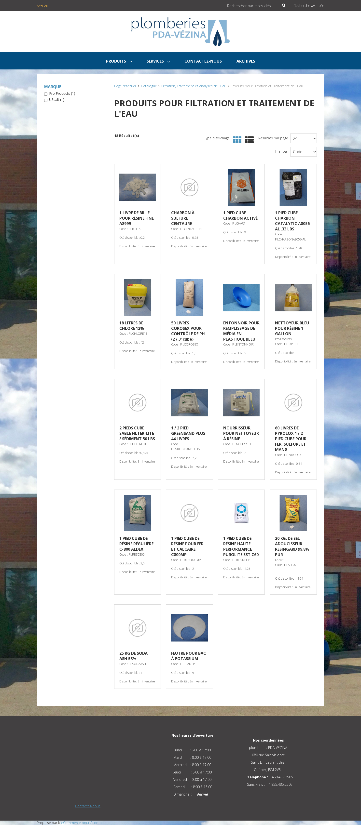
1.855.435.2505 (280, 784)
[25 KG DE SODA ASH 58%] (137, 628)
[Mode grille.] (236, 140)
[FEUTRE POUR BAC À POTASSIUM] (189, 628)
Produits (116, 61)
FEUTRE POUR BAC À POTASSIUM (188, 656)
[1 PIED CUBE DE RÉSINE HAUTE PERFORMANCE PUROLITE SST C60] (241, 513)
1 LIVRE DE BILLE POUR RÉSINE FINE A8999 (136, 218)
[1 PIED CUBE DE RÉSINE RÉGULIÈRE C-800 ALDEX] (137, 513)
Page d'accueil (125, 86)
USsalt (56, 100)
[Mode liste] (248, 140)
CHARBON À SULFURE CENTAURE (182, 218)
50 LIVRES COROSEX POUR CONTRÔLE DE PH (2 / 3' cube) (188, 331)
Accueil (42, 6)
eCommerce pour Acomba (82, 822)
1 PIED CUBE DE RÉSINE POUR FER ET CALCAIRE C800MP (187, 546)
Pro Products (62, 94)
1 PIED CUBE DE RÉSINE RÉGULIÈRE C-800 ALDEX (136, 544)
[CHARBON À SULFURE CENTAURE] (189, 187)
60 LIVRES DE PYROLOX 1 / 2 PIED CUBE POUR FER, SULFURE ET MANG (290, 438)
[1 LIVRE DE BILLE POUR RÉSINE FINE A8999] (137, 187)
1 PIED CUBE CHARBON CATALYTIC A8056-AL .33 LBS (293, 221)
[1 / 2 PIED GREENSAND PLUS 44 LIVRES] (189, 402)
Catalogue (149, 86)
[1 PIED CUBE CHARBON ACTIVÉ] (241, 187)
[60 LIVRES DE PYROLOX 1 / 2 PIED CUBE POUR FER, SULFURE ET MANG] (293, 402)
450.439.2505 (282, 777)
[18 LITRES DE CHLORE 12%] (137, 297)
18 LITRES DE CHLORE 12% (131, 325)
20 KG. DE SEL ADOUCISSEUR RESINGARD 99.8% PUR (292, 546)
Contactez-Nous (203, 61)
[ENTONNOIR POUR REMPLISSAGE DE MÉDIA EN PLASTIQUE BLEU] (241, 297)
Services (156, 61)
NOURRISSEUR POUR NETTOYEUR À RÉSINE (241, 433)
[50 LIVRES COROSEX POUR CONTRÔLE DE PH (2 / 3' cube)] (189, 297)
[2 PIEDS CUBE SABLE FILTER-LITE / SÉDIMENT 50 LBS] (137, 402)
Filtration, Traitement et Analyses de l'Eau (193, 86)
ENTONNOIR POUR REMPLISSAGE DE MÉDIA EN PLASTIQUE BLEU (241, 331)
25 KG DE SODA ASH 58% (133, 656)
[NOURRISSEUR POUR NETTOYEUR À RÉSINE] (241, 402)
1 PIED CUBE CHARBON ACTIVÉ (240, 215)
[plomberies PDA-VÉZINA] (180, 31)
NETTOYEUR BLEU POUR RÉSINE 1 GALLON (292, 328)
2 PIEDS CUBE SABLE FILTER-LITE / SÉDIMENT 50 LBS (137, 433)
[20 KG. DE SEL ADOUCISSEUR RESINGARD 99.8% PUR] (293, 513)
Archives (245, 61)
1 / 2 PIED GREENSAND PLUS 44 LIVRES (188, 433)
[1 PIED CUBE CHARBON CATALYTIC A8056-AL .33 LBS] (293, 187)
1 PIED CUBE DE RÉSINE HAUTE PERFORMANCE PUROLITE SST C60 (241, 546)
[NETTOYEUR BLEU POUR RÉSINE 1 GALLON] (293, 297)
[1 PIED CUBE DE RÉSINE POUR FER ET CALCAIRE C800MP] (189, 513)
